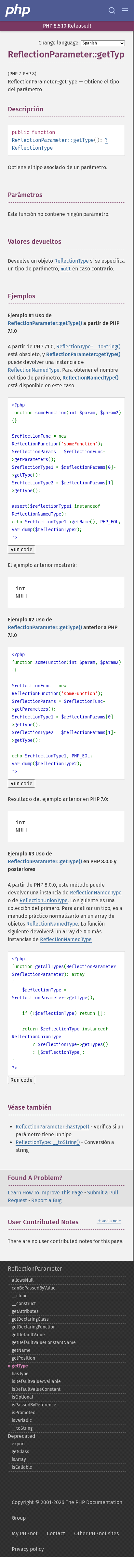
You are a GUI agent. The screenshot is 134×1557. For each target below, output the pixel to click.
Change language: (59, 43)
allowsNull (23, 1280)
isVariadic (22, 1420)
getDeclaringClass (30, 1319)
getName (21, 1350)
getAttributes (25, 1311)
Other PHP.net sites (96, 1533)
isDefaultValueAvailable (36, 1381)
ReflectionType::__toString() (88, 346)
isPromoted (23, 1412)
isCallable (22, 1467)
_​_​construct (24, 1303)
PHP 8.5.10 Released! (67, 26)
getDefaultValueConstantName (44, 1342)
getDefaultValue (28, 1335)
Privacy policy (28, 1549)
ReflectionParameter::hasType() (52, 1127)
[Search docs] (111, 10)
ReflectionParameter (35, 1268)
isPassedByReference (34, 1405)
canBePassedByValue (34, 1288)
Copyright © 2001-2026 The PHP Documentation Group (67, 1510)
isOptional (22, 1397)
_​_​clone (20, 1296)
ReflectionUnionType (44, 900)
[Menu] (124, 10)
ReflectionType (32, 148)
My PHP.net (25, 1533)
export (18, 1444)
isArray (19, 1459)
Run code (21, 549)
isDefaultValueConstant (36, 1389)
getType (20, 1366)
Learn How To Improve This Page (45, 1193)
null (65, 269)
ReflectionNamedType (34, 370)
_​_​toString (22, 1428)
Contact (56, 1533)
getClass (20, 1451)
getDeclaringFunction (34, 1327)
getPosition (23, 1358)
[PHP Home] (18, 10)
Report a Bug (46, 1200)
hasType (20, 1373)
